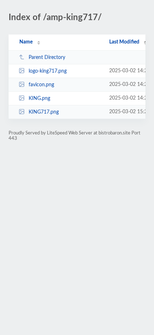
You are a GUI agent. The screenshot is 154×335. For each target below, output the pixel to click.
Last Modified (124, 42)
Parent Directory (47, 57)
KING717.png (44, 112)
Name (26, 42)
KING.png (39, 98)
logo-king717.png (48, 71)
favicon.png (41, 84)
